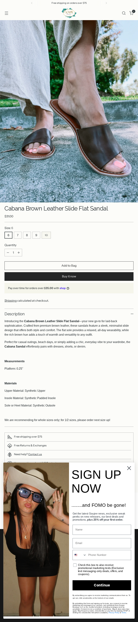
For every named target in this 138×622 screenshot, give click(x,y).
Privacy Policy (114, 613)
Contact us (35, 454)
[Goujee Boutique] (69, 13)
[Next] (106, 3)
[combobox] (80, 555)
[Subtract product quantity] (8, 252)
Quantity (10, 245)
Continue (102, 585)
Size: (8, 228)
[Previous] (32, 3)
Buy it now (69, 276)
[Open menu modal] (6, 13)
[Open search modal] (124, 13)
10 (46, 235)
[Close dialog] (129, 468)
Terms (123, 613)
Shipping (10, 300)
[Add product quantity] (18, 252)
